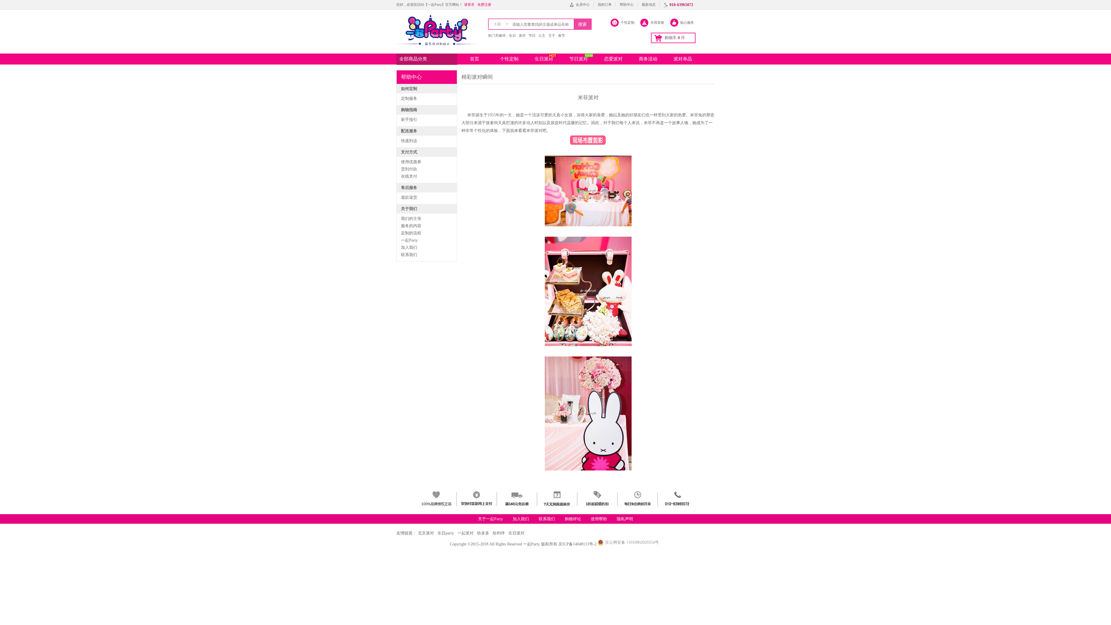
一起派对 (465, 533)
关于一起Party (490, 519)
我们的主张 (411, 218)
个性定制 (509, 58)
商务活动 (648, 58)
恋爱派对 (613, 58)
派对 (522, 36)
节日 (532, 36)
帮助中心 (627, 5)
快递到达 (409, 141)
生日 (512, 36)
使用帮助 (599, 519)
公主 (541, 36)
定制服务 (409, 98)
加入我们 (409, 247)
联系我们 (409, 255)
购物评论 (573, 519)
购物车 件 (675, 38)
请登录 (469, 5)
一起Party (409, 240)
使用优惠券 (411, 162)
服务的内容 (411, 226)
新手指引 (409, 119)
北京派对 (426, 533)
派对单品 (683, 58)
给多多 (483, 533)
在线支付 (409, 176)
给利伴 (499, 533)
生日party (445, 533)
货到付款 (409, 169)
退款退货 (409, 197)
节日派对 (578, 58)
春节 (561, 36)
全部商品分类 (413, 58)
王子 (551, 36)
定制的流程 (411, 233)
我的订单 (605, 5)
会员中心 (583, 5)
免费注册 (484, 5)
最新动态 (649, 5)
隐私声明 (625, 519)
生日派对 (544, 58)
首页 (474, 58)
